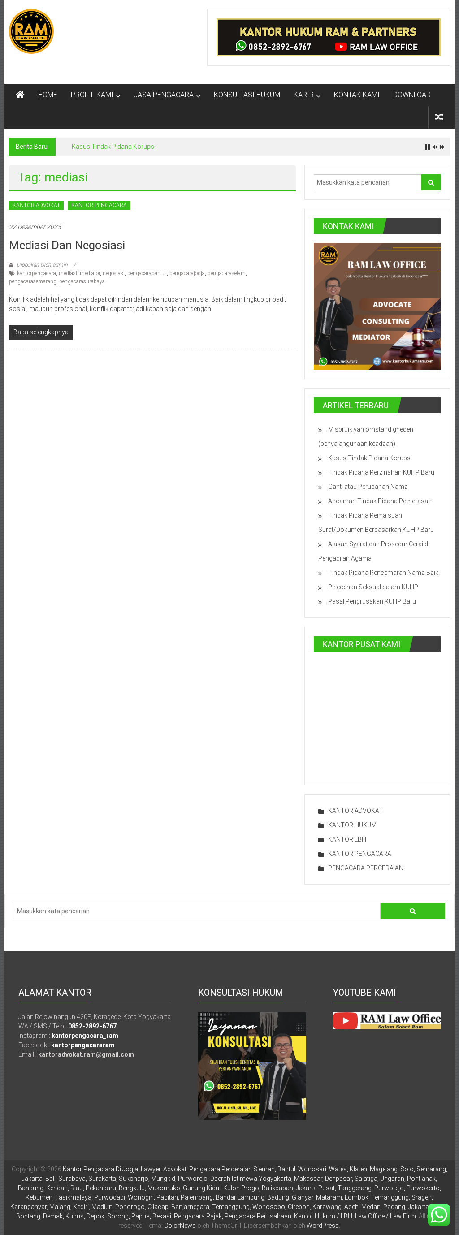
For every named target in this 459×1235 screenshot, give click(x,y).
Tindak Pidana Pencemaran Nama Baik (383, 572)
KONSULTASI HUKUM (247, 95)
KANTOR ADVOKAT (36, 205)
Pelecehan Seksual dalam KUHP (373, 587)
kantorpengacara (36, 273)
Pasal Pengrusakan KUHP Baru (372, 601)
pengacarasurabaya (82, 281)
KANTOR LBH (347, 839)
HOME (47, 95)
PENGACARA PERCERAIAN (365, 868)
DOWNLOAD (412, 95)
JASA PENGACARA (164, 95)
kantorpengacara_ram (85, 1035)
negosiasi (114, 273)
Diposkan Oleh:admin (42, 265)
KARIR (304, 95)
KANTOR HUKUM (352, 825)
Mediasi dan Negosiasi (67, 245)
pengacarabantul (147, 273)
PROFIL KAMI (92, 95)
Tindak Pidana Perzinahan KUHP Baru (381, 472)
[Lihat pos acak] (439, 117)
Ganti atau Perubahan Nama (368, 486)
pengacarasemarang (32, 281)
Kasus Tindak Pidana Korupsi (114, 146)
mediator (90, 273)
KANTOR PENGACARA (99, 205)
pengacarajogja (187, 273)
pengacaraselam (227, 273)
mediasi (68, 273)
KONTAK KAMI (357, 95)
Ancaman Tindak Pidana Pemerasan (380, 501)
